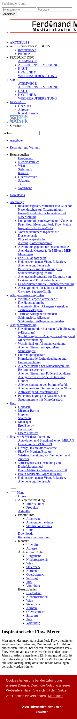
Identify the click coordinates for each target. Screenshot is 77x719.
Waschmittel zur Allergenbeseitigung (42, 343)
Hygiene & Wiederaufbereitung (30, 436)
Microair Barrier (28, 410)
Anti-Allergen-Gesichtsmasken (38, 392)
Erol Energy (26, 425)
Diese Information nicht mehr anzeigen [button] (42, 709)
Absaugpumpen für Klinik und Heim (42, 287)
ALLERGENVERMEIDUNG (38, 65)
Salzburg (24, 180)
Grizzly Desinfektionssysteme (37, 448)
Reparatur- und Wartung (33, 537)
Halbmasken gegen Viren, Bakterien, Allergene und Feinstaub (42, 263)
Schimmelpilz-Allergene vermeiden (41, 321)
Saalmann (24, 418)
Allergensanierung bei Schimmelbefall (43, 384)
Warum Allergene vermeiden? (37, 299)
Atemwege (17, 202)
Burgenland (25, 158)
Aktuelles (24, 511)
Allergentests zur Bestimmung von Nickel (45, 388)
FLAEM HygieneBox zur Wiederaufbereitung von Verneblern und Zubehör (44, 455)
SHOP (14, 80)
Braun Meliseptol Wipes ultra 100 (40, 474)
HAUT (23, 68)
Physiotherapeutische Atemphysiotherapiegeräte (35, 241)
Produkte (24, 53)
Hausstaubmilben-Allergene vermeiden (43, 306)
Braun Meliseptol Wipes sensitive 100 (42, 470)
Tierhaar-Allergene (30, 310)
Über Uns (24, 106)
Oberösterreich (27, 177)
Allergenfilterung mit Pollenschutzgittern (44, 373)
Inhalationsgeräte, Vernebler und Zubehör (45, 206)
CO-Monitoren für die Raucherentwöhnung (46, 284)
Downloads (17, 195)
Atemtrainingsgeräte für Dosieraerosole (43, 246)
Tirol (21, 184)
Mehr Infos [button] (55, 696)
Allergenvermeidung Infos (27, 295)
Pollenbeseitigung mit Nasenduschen (42, 395)
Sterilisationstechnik (39, 526)
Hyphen (23, 414)
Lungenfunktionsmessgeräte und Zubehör (45, 220)
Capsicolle (25, 429)
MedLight (24, 422)
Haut (13, 403)
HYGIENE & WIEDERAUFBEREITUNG (37, 74)
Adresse (23, 109)
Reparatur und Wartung (25, 147)
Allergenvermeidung (23, 325)
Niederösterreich (28, 162)
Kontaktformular (29, 113)
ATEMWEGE (27, 61)
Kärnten (23, 173)
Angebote (16, 140)
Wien (21, 165)
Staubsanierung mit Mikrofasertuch (40, 399)
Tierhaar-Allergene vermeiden (37, 314)
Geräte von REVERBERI (35, 444)
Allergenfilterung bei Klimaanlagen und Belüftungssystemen (44, 367)
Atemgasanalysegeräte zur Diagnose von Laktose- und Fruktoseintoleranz (44, 278)
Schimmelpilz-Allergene (33, 317)
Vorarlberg (25, 188)
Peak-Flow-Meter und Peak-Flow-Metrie (44, 224)
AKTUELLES (19, 42)
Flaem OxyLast (28, 433)
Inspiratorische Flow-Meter (35, 228)
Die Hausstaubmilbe (31, 302)
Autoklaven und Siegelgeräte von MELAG (46, 440)
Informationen (27, 50)
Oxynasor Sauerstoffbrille (34, 291)
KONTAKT (18, 102)
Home (22, 496)
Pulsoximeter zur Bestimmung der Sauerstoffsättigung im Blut (40, 271)
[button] (8, 709)
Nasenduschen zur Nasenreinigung (40, 209)
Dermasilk (24, 407)
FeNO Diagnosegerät (32, 258)
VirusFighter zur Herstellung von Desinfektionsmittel (39, 464)
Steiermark (25, 169)
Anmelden (9, 14)
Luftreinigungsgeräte (31, 354)
